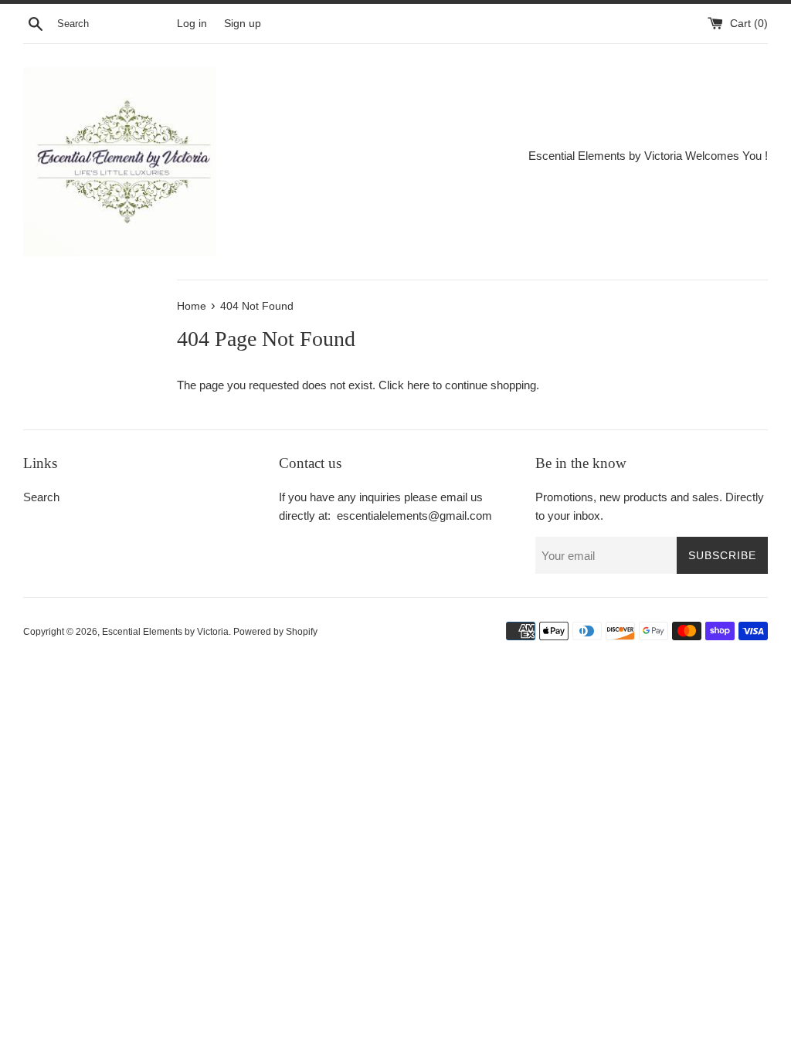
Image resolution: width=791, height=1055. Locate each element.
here (418, 385)
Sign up (242, 23)
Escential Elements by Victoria (165, 631)
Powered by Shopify (275, 631)
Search (41, 497)
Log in (192, 23)
